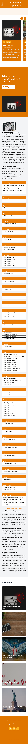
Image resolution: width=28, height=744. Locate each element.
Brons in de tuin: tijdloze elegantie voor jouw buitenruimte (13, 707)
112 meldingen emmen (9, 265)
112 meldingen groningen (10, 362)
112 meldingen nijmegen (10, 364)
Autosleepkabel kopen (9, 215)
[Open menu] (3, 11)
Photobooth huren (8, 423)
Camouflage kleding (9, 325)
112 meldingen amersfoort (10, 370)
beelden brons (7, 479)
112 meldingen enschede (10, 366)
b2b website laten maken (10, 415)
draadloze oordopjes (9, 332)
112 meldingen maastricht (10, 394)
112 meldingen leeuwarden (10, 410)
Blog (10, 740)
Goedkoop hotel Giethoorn (10, 305)
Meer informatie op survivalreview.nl (12, 380)
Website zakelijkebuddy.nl (10, 354)
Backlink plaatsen (8, 87)
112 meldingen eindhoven (10, 334)
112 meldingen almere (9, 315)
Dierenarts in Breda (8, 273)
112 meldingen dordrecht (10, 263)
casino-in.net (17, 501)
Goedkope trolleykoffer (9, 439)
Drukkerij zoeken (8, 431)
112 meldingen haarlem (9, 408)
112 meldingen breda (9, 406)
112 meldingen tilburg (9, 455)
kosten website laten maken (10, 447)
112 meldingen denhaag (10, 360)
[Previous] (21, 18)
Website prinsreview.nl (9, 487)
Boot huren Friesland (9, 231)
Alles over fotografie (9, 281)
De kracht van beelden (10, 682)
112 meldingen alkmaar (9, 413)
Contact (16, 740)
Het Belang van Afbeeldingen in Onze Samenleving (12, 656)
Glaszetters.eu (7, 239)
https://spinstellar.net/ (9, 249)
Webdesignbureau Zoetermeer (11, 471)
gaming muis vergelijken (10, 402)
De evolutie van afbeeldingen (11, 606)
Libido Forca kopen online (10, 463)
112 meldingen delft (9, 382)
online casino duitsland (9, 247)
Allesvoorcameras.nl (9, 208)
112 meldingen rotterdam (10, 313)
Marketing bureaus (8, 346)
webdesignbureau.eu (8, 188)
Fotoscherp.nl (7, 289)
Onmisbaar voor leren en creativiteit (14, 632)
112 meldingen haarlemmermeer (12, 368)
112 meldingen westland (10, 412)
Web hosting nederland (9, 297)
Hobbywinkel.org (8, 200)
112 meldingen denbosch (10, 223)
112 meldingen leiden (9, 338)
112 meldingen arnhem (9, 259)
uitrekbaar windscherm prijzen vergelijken (14, 356)
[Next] (25, 18)
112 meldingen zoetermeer (10, 392)
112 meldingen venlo (9, 317)
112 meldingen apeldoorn (10, 257)
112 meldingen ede (8, 261)
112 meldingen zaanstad (10, 336)
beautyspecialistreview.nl (10, 378)
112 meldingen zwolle (9, 489)
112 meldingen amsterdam (10, 358)
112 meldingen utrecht (9, 404)
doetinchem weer (8, 384)
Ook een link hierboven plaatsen (14, 508)
